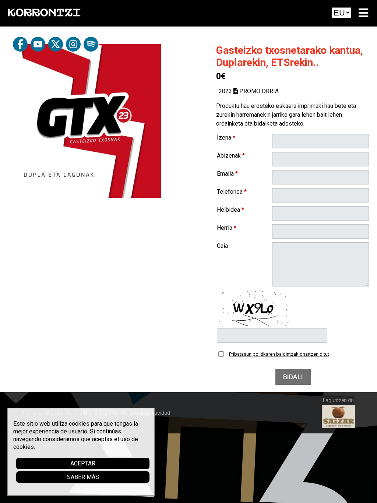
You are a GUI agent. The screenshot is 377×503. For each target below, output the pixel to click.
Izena (226, 137)
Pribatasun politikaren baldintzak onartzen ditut (279, 354)
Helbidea (230, 209)
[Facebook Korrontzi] (20, 49)
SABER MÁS (83, 477)
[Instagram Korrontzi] (73, 49)
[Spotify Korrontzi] (91, 49)
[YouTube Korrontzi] (38, 49)
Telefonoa (232, 191)
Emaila (227, 173)
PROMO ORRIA (258, 91)
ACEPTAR (82, 463)
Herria (226, 227)
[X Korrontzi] (55, 49)
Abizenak (231, 155)
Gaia (222, 245)
